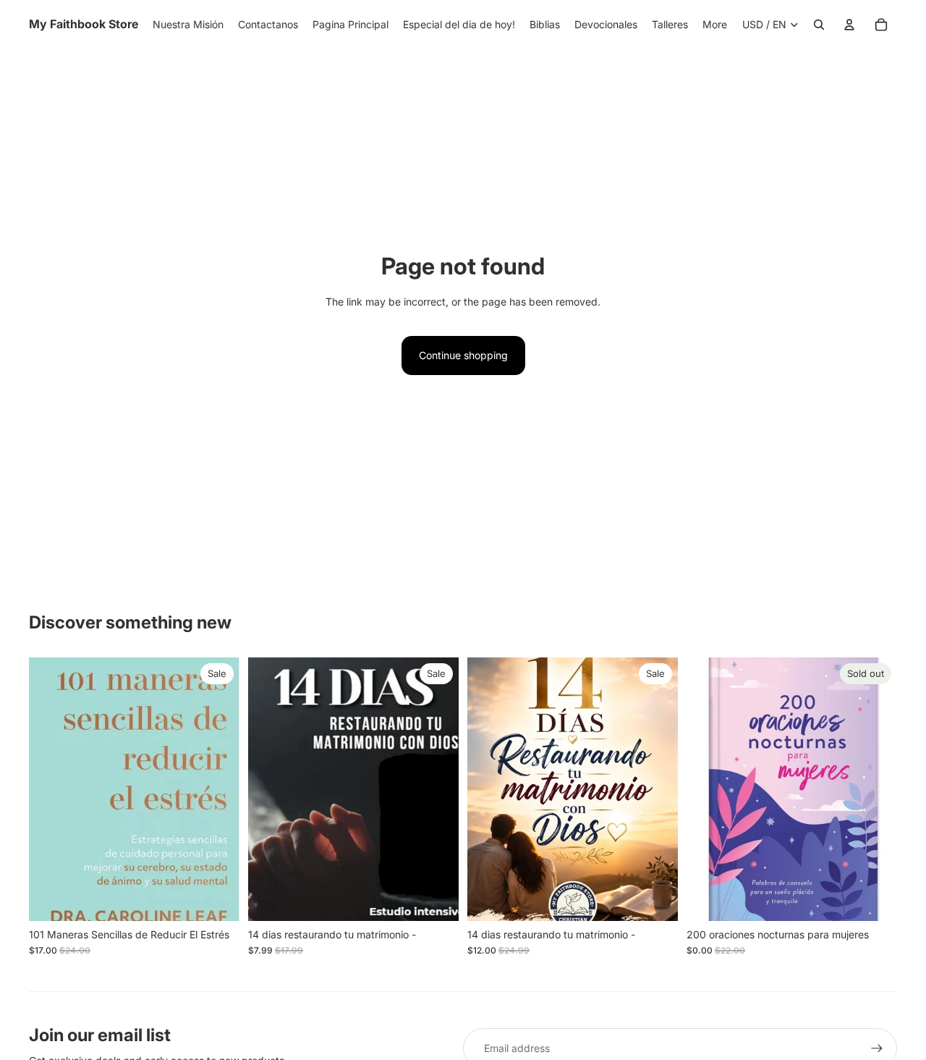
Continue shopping (463, 355)
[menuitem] (714, 25)
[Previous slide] (708, 789)
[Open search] (819, 25)
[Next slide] (875, 789)
